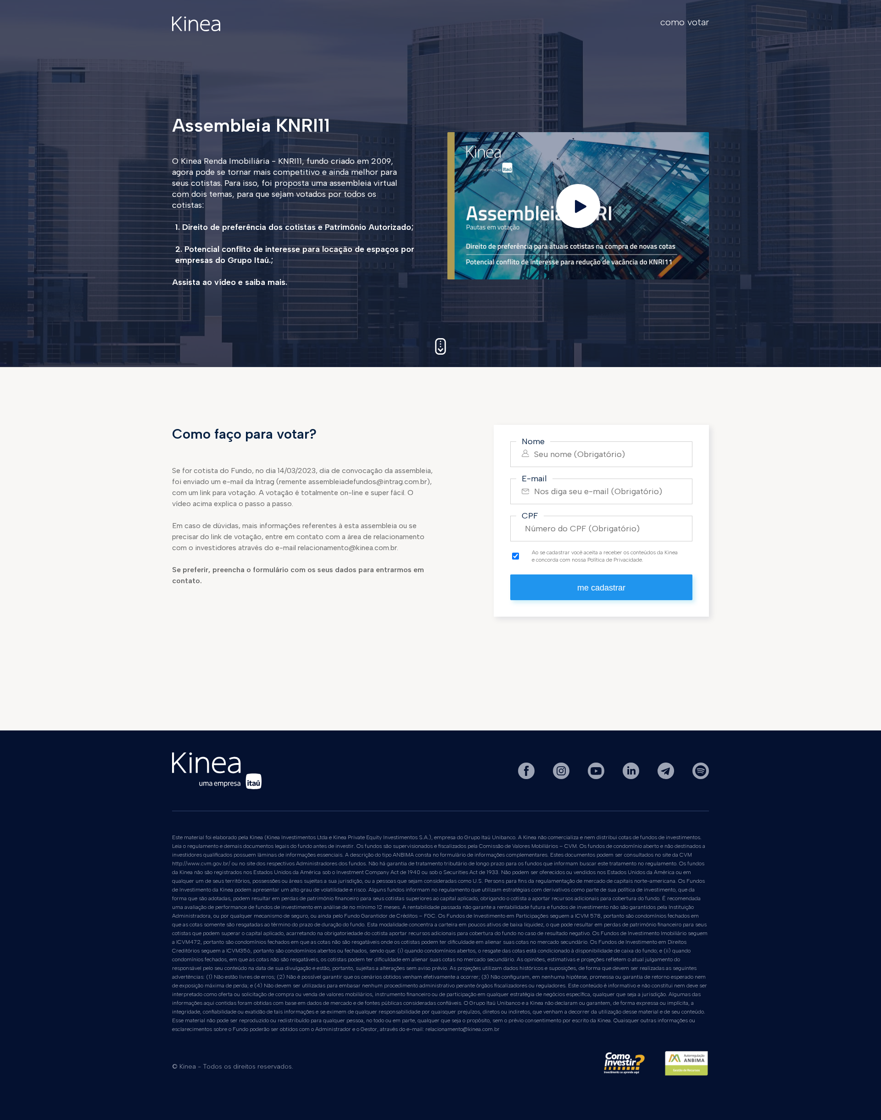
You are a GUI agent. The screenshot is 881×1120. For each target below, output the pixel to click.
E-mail (534, 479)
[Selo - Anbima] (686, 1066)
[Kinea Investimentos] (196, 28)
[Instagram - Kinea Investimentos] (562, 776)
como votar (684, 22)
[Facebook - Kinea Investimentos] (527, 776)
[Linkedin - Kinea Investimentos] (632, 776)
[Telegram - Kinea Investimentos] (667, 776)
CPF (530, 516)
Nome (533, 441)
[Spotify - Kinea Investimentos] (700, 776)
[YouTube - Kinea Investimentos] (597, 776)
